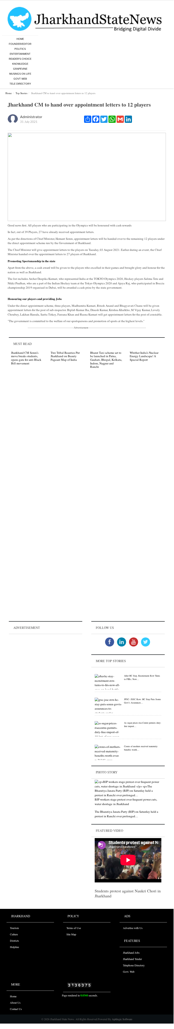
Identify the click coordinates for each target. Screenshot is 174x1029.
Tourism (14, 928)
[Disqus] (87, 436)
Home (20, 39)
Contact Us (16, 1009)
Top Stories (21, 93)
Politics (20, 49)
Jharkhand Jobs (131, 952)
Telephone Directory (134, 965)
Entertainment (20, 53)
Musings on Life (20, 73)
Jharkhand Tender (132, 959)
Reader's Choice (20, 58)
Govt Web (20, 78)
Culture (14, 934)
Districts (14, 940)
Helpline (14, 947)
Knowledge (20, 63)
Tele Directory (20, 83)
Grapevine (20, 68)
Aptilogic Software (121, 1019)
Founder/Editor (20, 44)
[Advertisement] (45, 663)
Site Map (71, 934)
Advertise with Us (133, 928)
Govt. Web (128, 971)
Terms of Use (73, 928)
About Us (15, 1002)
